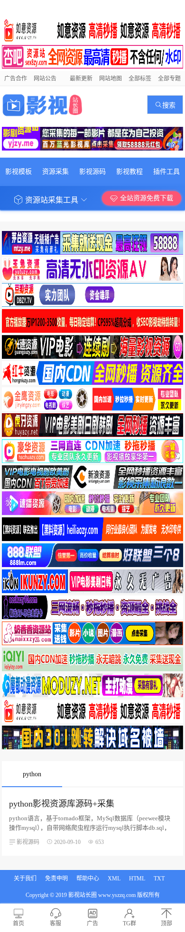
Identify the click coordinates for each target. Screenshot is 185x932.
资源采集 (55, 171)
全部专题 (169, 78)
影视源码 (92, 171)
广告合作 (15, 78)
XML (114, 878)
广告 (92, 923)
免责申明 (56, 878)
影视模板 (18, 171)
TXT (159, 878)
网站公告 (45, 78)
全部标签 (140, 78)
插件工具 (166, 171)
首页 (18, 923)
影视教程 (129, 171)
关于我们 (25, 878)
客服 (55, 923)
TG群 (129, 923)
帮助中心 (87, 878)
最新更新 (81, 78)
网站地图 (110, 78)
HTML (137, 878)
